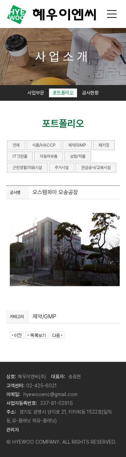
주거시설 (62, 167)
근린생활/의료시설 (27, 167)
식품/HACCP (44, 145)
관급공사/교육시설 (96, 167)
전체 (16, 145)
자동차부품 (48, 156)
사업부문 (35, 93)
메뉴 (112, 14)
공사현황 (90, 93)
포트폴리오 (63, 93)
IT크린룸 (20, 156)
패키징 (104, 145)
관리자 (12, 430)
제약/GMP (77, 145)
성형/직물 (77, 156)
